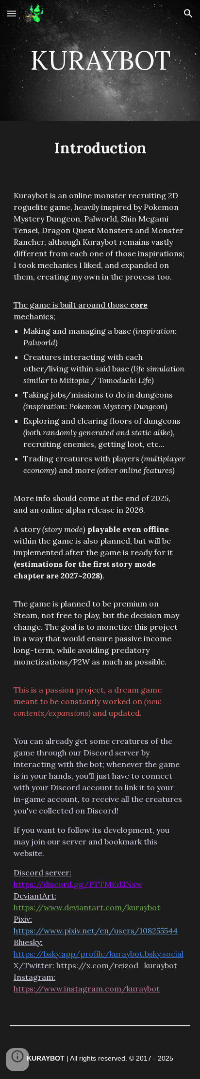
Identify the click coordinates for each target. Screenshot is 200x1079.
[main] (100, 60)
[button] (11, 13)
